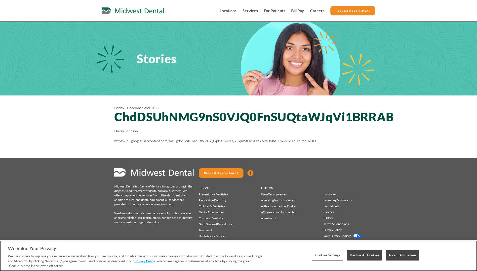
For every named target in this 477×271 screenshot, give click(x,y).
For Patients (274, 10)
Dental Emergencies (212, 212)
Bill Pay (297, 10)
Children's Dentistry (212, 206)
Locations (228, 10)
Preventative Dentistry (213, 194)
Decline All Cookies (364, 255)
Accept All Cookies (402, 255)
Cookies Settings (327, 255)
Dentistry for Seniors (212, 236)
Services (250, 10)
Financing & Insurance (338, 200)
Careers (317, 10)
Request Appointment (353, 10)
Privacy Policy (332, 230)
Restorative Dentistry (212, 200)
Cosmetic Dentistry (211, 218)
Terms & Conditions (336, 224)
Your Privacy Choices (337, 236)
